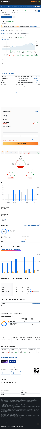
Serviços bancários (36, 303)
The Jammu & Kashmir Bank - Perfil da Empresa (13, 299)
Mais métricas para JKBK (35, 70)
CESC (38, 349)
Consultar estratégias (33, 26)
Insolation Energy (31, 349)
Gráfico (6, 30)
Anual (2, 252)
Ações (2, 4)
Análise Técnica (5, 149)
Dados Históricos (16, 33)
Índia (39, 310)
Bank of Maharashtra (5, 349)
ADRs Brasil (35, 4)
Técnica (16, 30)
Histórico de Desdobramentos (25, 33)
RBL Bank (12, 349)
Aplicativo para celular (5, 390)
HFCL (21, 349)
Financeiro (38, 305)
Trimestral (7, 252)
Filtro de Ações (7, 4)
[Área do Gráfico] (3, 35)
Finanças (11, 30)
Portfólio (2, 392)
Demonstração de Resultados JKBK (10, 246)
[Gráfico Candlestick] (2, 35)
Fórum (20, 30)
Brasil (12, 4)
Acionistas (10, 33)
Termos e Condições (4, 422)
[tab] (7, 152)
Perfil (7, 33)
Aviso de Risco (21, 422)
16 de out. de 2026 (37, 78)
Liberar (16, 294)
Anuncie (22, 390)
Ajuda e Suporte (24, 392)
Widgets (2, 394)
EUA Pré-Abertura (21, 4)
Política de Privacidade (13, 422)
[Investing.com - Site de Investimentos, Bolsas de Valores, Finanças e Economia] (6, 1)
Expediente (23, 394)
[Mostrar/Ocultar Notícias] (25, 35)
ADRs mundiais (29, 4)
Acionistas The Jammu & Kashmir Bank (11, 313)
